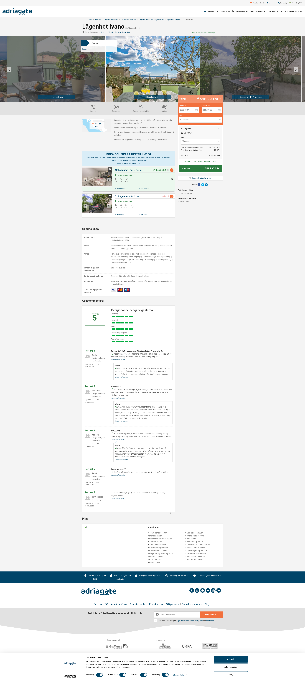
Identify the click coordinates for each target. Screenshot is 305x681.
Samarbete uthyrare (192, 604)
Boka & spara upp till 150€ (97, 577)
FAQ (106, 604)
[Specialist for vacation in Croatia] (99, 592)
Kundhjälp (283, 3)
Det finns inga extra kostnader (122, 577)
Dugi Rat (126, 32)
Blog (206, 604)
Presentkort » (142, 160)
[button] (291, 3)
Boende (212, 11)
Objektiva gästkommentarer (209, 575)
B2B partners (172, 604)
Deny (231, 675)
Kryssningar (257, 11)
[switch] (122, 675)
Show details (178, 675)
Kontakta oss (156, 604)
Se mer (84, 49)
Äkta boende (239, 11)
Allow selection (230, 667)
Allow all (230, 659)
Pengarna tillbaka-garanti (149, 575)
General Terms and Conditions (128, 163)
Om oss (98, 604)
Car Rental (273, 11)
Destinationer (292, 11)
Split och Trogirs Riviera (111, 32)
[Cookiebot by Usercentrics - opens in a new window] (69, 676)
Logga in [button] (272, 3)
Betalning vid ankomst (178, 575)
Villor (224, 11)
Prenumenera (211, 614)
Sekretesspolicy (138, 604)
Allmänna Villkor (119, 604)
